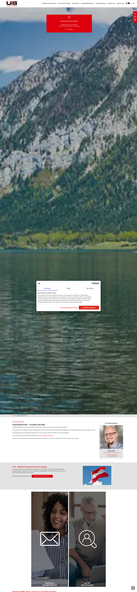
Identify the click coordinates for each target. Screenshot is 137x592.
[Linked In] (127, 4)
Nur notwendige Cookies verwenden (69, 307)
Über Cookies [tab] (89, 288)
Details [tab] (68, 288)
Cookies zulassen (88, 307)
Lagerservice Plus (101, 3)
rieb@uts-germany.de (112, 454)
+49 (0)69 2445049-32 (112, 456)
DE (131, 3)
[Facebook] (129, 4)
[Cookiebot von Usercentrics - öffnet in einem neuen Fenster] (93, 284)
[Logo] (12, 3)
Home (13, 415)
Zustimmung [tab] (47, 288)
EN (134, 3)
